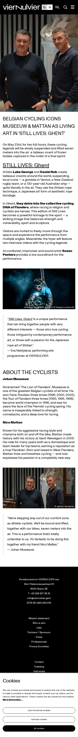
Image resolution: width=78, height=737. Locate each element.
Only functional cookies (39, 710)
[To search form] (65, 7)
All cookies (39, 728)
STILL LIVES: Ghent (26, 165)
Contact (39, 662)
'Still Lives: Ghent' (20, 319)
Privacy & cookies (39, 646)
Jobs (39, 627)
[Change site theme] (47, 7)
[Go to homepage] (22, 7)
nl (57, 7)
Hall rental (39, 671)
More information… (12, 700)
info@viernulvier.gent (39, 598)
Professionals (39, 641)
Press (39, 637)
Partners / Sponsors (39, 632)
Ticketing (39, 666)
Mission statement (39, 618)
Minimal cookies (39, 719)
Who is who (39, 623)
